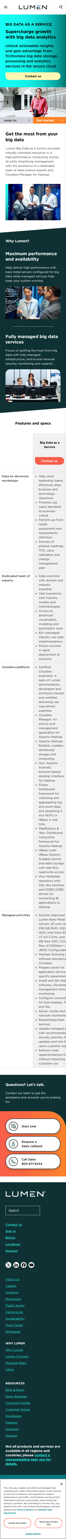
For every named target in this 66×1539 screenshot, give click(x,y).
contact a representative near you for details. (28, 1459)
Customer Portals (18, 1403)
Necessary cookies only (48, 1523)
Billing (10, 1237)
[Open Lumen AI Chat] (61, 7)
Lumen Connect (17, 1356)
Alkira (10, 1369)
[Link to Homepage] (33, 7)
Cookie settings (33, 1534)
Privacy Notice (25, 1509)
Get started (45, 120)
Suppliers (12, 1429)
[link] (29, 1144)
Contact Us (14, 1224)
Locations (13, 1244)
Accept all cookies (17, 1523)
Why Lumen (14, 1350)
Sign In (11, 1231)
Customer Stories (18, 1409)
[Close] (62, 1484)
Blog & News (15, 1390)
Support (12, 1251)
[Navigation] (5, 7)
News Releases (16, 1396)
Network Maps (16, 1363)
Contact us (33, 76)
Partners (11, 1422)
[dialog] (29, 1126)
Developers (14, 1416)
